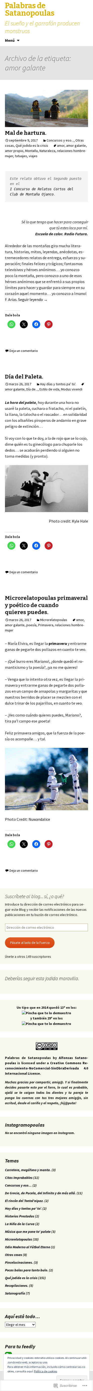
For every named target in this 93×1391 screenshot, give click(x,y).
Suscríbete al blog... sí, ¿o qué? (34, 896)
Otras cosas (13, 1254)
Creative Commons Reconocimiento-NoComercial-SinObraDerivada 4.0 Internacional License (46, 1068)
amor (60, 145)
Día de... (32, 389)
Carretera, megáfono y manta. (28, 1170)
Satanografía (15, 1293)
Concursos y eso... (60, 140)
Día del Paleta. (24, 376)
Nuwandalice (39, 819)
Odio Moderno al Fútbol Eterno (27, 1247)
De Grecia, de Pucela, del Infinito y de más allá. (40, 1193)
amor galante (76, 145)
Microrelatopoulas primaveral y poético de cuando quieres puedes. (46, 605)
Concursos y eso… (18, 1185)
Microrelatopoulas (53, 620)
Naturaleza (47, 150)
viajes (33, 156)
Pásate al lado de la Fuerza (30, 942)
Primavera (45, 625)
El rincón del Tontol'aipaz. (24, 1201)
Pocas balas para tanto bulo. (26, 1270)
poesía (31, 625)
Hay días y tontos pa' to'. (58, 384)
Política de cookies (45, 1371)
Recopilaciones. (16, 1285)
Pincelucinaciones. (19, 1262)
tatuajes (21, 156)
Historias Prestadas (19, 1216)
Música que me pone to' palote (28, 1231)
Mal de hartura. (25, 133)
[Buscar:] (84, 40)
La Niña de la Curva (19, 1224)
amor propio (14, 150)
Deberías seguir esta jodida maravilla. (42, 978)
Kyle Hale (80, 521)
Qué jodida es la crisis (32, 145)
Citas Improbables (18, 1177)
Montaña (31, 150)
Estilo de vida (49, 389)
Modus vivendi (71, 389)
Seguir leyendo (33, 299)
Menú (10, 40)
